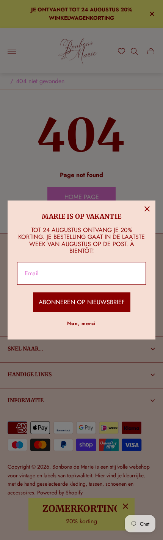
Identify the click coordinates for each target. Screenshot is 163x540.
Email (32, 273)
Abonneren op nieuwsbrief (82, 302)
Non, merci (81, 323)
